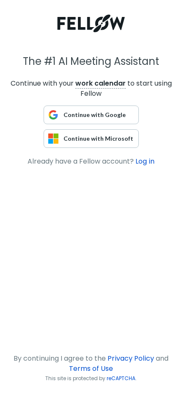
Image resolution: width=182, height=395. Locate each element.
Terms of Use (91, 368)
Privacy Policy (131, 358)
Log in (144, 161)
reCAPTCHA (121, 378)
